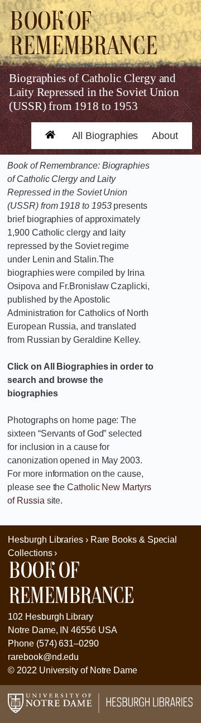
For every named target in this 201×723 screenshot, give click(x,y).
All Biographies (105, 135)
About (165, 135)
